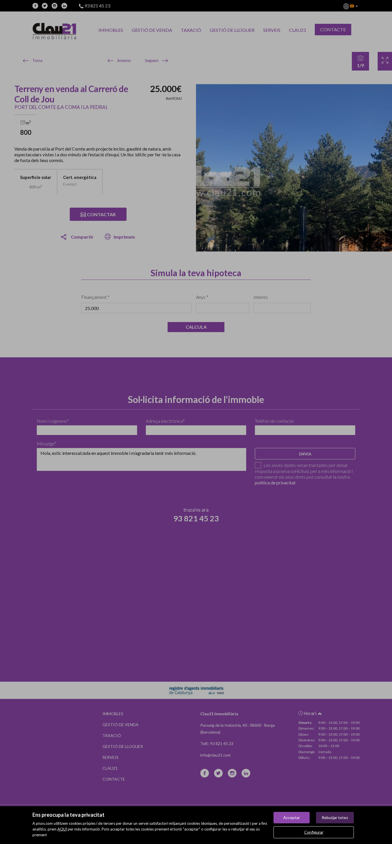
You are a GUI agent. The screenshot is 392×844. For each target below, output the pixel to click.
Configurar (313, 832)
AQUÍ (62, 829)
